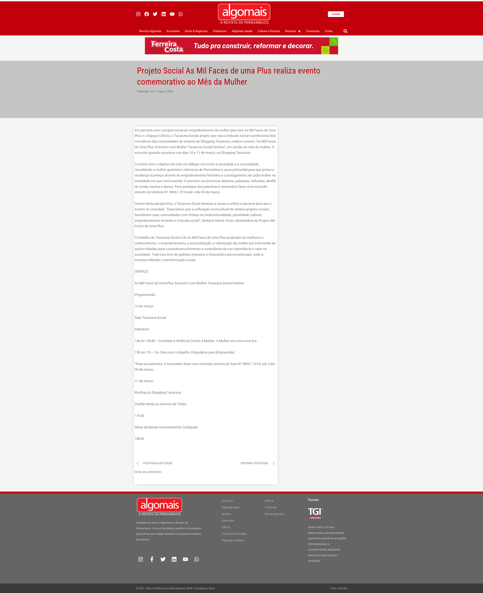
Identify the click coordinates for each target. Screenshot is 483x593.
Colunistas (313, 31)
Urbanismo (220, 31)
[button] (345, 31)
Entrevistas (228, 520)
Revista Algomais (150, 31)
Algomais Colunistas (233, 540)
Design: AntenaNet (338, 588)
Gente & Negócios (196, 31)
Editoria (226, 527)
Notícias (290, 31)
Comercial (270, 507)
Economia (173, 31)
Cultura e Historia (269, 31)
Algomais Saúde (242, 31)
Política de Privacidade (234, 533)
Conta (328, 31)
